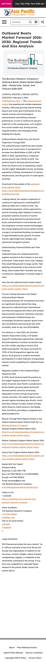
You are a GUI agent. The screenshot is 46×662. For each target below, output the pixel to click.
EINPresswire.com (11, 101)
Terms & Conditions (34, 652)
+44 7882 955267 (9, 514)
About (12, 647)
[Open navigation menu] (4, 22)
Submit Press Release (13, 652)
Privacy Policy (35, 658)
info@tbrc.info (8, 517)
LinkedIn (6, 524)
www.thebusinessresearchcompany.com (20, 487)
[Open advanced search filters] (36, 22)
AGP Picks (6, 4)
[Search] (30, 22)
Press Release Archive (27, 647)
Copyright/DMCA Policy (15, 658)
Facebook (6, 527)
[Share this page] (42, 22)
